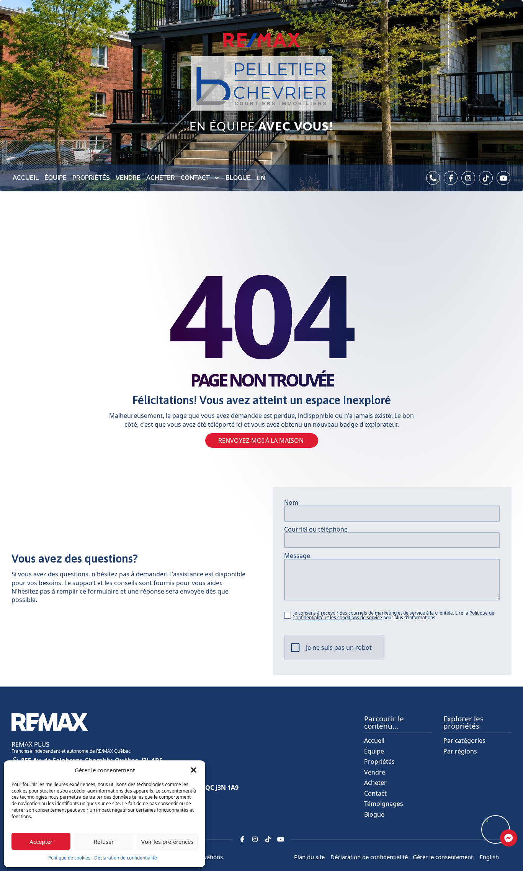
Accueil (26, 177)
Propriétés (91, 177)
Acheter (160, 177)
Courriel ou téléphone (316, 529)
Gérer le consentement (443, 856)
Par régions (460, 751)
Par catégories (464, 740)
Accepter (40, 841)
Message (297, 556)
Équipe (55, 177)
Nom (291, 502)
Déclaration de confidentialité (125, 858)
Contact (195, 177)
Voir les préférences (167, 841)
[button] (194, 770)
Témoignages (383, 803)
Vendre (128, 177)
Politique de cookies (69, 858)
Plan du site (309, 856)
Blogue (238, 177)
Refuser (104, 841)
